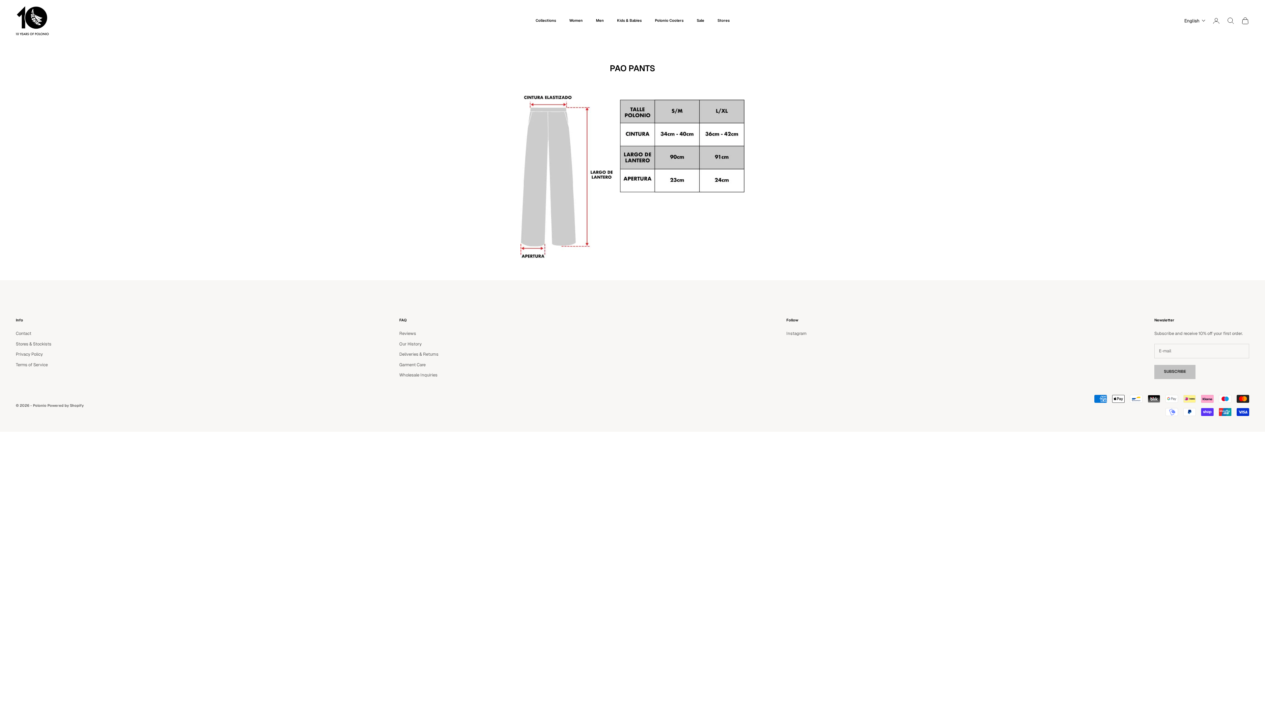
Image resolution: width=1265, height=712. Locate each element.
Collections (546, 20)
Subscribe (1175, 371)
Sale (700, 20)
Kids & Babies (629, 20)
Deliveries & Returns (418, 354)
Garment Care (412, 365)
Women (576, 20)
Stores (723, 20)
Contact (23, 333)
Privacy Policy (29, 354)
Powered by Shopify (65, 405)
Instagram (796, 333)
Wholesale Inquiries (418, 375)
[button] (1193, 20)
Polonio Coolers (669, 20)
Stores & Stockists (33, 344)
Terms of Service (32, 365)
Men (600, 20)
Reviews (407, 333)
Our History (410, 344)
